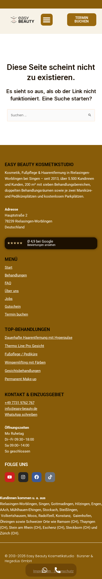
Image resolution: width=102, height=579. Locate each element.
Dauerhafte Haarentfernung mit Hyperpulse (38, 337)
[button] (47, 20)
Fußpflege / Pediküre (21, 354)
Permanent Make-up (20, 379)
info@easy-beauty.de (21, 409)
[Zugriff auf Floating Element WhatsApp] (44, 570)
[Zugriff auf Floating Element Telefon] (57, 570)
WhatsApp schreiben (21, 414)
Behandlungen (16, 275)
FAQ (8, 283)
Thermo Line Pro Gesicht (24, 346)
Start (8, 267)
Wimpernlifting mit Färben (25, 362)
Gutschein (13, 306)
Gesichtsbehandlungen (23, 371)
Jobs (9, 299)
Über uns (12, 291)
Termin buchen (16, 314)
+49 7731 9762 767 (19, 403)
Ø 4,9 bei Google (41, 243)
